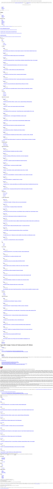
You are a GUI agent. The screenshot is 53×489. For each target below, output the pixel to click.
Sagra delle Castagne (7, 391)
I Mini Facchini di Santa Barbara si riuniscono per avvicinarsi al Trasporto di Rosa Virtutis (10, 36)
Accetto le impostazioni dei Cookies (26, 4)
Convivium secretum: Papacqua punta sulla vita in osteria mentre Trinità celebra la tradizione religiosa (13, 364)
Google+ (3, 476)
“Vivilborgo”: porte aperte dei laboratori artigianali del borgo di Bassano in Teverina (15, 83)
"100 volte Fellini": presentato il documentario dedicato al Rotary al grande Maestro (15, 230)
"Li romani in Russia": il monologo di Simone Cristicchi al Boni (12, 206)
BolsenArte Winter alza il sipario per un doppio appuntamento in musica (14, 125)
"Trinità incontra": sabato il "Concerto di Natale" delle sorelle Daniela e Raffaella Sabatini (16, 120)
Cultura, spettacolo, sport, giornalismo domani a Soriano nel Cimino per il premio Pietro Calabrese (17, 88)
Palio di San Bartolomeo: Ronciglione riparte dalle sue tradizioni (12, 151)
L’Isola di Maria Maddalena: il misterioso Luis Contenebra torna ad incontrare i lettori (16, 279)
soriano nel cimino (2, 391)
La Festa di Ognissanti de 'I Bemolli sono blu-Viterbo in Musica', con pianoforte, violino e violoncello (18, 134)
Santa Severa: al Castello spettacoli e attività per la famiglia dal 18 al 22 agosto (14, 216)
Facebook (3, 475)
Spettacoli (3, 22)
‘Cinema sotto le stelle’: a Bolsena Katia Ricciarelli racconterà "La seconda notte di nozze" (16, 225)
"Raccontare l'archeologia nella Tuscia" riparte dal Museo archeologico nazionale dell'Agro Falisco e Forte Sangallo (20, 60)
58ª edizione (11, 391)
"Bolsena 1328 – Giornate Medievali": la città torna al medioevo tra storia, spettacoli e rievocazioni (17, 174)
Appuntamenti (3, 140)
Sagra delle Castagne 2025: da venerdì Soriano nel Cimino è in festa (44, 389)
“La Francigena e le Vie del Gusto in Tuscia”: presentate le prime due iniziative (14, 74)
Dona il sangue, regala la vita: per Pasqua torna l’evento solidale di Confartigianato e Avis (16, 338)
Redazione (3, 347)
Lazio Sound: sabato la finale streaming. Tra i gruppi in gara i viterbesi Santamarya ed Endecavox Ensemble (19, 139)
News (2, 20)
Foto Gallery (3, 8)
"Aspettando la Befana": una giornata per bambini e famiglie (12, 165)
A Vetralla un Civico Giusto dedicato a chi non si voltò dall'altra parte (13, 319)
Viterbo (4, 293)
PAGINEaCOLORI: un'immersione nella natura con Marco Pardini (13, 284)
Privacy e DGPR (4, 472)
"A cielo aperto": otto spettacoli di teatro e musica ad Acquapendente (13, 239)
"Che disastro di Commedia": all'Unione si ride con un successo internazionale (11, 425)
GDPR (2, 470)
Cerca (2, 465)
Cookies (3, 471)
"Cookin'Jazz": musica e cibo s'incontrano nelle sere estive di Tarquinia (13, 106)
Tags (2, 464)
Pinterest (3, 477)
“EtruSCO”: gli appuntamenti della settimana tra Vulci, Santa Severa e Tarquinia (12, 446)
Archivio (3, 17)
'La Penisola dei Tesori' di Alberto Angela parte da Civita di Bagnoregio (13, 55)
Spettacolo (4, 92)
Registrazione (3, 458)
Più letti (2, 398)
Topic (3, 340)
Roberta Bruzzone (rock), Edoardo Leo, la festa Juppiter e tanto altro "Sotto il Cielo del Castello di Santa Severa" (20, 50)
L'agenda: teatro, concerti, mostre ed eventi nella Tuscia (8, 31)
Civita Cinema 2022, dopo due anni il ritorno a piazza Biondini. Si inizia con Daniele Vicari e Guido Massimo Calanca (20, 211)
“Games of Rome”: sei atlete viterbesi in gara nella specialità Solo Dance (13, 69)
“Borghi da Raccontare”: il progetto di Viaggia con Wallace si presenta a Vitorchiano (15, 305)
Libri (3, 245)
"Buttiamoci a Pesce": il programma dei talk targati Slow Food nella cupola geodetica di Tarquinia (17, 188)
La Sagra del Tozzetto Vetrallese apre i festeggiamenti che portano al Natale (10, 362)
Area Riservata (3, 457)
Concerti (3, 21)
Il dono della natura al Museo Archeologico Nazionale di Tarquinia (13, 270)
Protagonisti (4, 95)
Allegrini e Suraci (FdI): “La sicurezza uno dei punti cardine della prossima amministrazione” (17, 324)
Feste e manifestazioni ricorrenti (5, 28)
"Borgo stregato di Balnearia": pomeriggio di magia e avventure (12, 179)
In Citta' (4, 43)
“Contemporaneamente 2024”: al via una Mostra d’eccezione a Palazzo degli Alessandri (16, 251)
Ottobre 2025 (13, 391)
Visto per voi (4, 194)
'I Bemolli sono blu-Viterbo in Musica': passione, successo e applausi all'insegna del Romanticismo (17, 101)
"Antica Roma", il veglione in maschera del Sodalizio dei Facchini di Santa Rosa (15, 160)
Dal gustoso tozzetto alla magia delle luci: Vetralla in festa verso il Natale (8, 29)
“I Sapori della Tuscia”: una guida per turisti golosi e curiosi (12, 256)
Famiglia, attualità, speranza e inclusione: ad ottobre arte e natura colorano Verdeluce (15, 265)
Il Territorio (3, 290)
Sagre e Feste (4, 143)
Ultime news (3, 399)
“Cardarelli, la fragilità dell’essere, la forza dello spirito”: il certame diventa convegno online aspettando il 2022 (19, 310)
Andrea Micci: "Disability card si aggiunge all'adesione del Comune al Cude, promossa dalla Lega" (18, 329)
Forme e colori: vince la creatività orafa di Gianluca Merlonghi (9, 363)
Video (2, 7)
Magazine (3, 15)
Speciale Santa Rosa (3, 35)
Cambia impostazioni (26, 5)
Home (2, 39)
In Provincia (4, 44)
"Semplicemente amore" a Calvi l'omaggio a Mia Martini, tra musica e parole (14, 115)
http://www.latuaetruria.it (37, 483)
